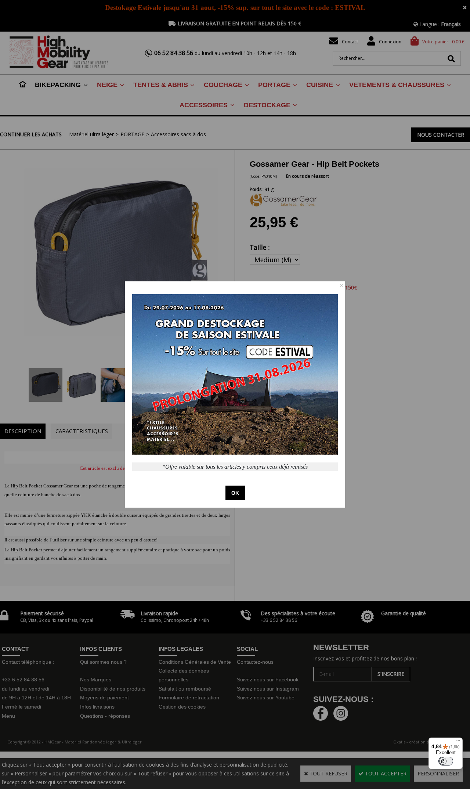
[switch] (445, 761)
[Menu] (458, 742)
